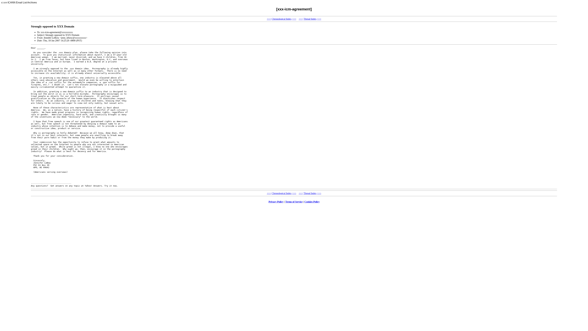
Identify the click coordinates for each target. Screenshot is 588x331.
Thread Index (310, 19)
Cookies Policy (312, 201)
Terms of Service (294, 201)
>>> (294, 19)
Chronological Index (282, 19)
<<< (269, 19)
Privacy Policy (276, 201)
